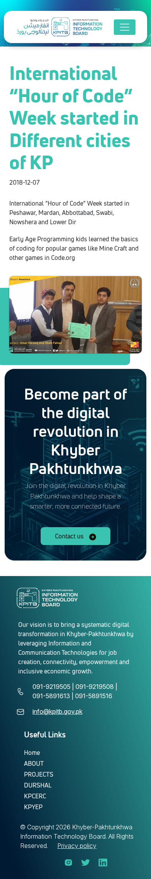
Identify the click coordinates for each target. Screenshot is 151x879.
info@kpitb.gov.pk (57, 711)
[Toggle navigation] (125, 27)
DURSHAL (37, 785)
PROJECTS (38, 774)
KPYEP (33, 807)
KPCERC (35, 796)
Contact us (70, 536)
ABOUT (34, 763)
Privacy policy (76, 846)
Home (32, 752)
